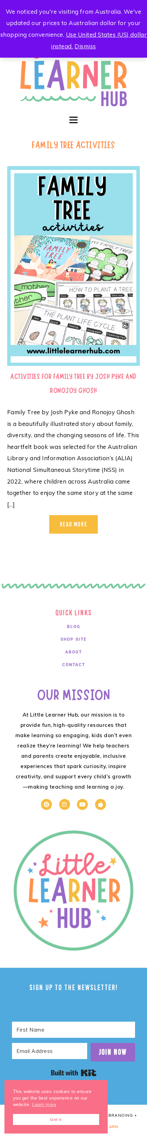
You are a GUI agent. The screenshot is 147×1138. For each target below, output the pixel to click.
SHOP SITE (74, 639)
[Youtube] (82, 804)
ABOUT (73, 652)
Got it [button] (56, 1119)
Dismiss (85, 46)
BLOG (73, 626)
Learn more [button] (44, 1104)
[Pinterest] (46, 804)
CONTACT (73, 664)
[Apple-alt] (100, 804)
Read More (73, 524)
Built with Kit (73, 1073)
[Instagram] (64, 804)
